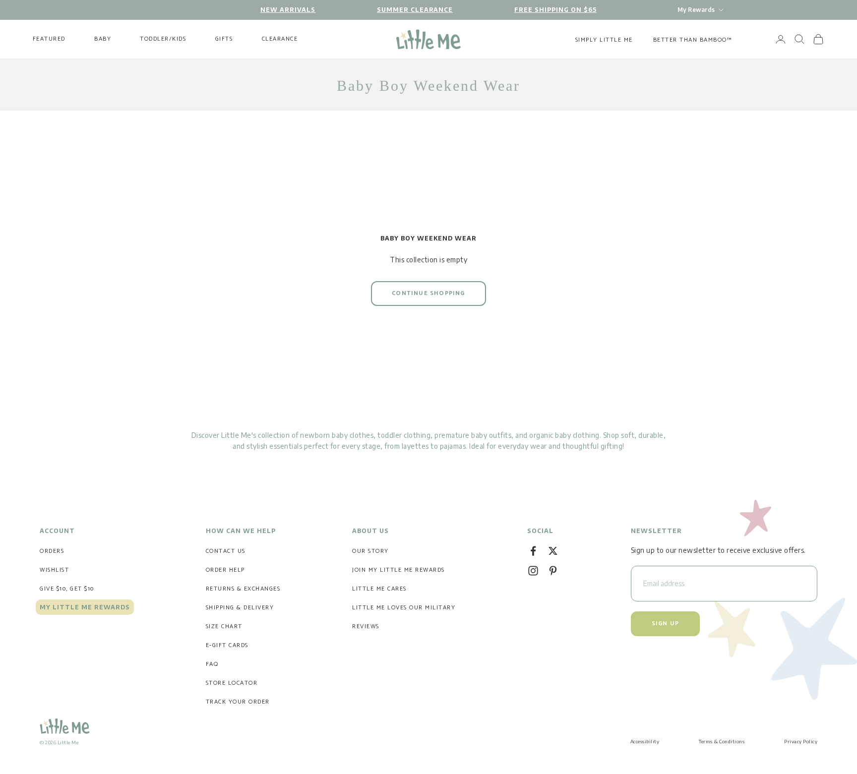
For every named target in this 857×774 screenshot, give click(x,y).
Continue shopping (428, 293)
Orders (52, 551)
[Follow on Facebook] (533, 551)
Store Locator (232, 683)
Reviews (365, 626)
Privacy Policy (800, 741)
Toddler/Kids (163, 39)
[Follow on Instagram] (533, 571)
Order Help (225, 570)
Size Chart (224, 626)
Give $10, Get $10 (67, 589)
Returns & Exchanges (243, 589)
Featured (49, 39)
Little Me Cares (379, 589)
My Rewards (696, 9)
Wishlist (54, 570)
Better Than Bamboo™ (693, 40)
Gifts (224, 39)
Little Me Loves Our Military (403, 607)
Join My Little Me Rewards (398, 570)
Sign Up (665, 623)
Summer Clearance (415, 9)
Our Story (370, 551)
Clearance (280, 39)
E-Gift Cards (227, 645)
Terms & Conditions (721, 741)
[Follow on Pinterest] (553, 571)
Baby (102, 39)
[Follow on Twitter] (553, 551)
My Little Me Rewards (85, 607)
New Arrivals (287, 9)
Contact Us (225, 551)
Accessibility (645, 741)
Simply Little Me (604, 40)
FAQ (212, 664)
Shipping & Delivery (240, 607)
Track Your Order (238, 702)
